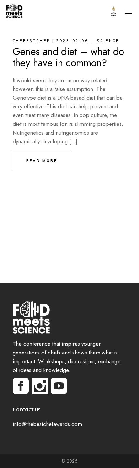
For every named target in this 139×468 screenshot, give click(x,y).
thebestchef (31, 40)
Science (108, 40)
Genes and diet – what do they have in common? (68, 57)
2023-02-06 (72, 40)
